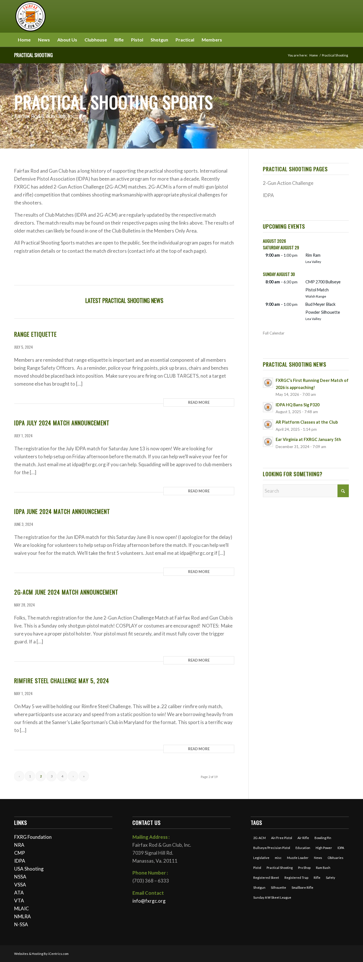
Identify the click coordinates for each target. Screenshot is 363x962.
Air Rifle (303, 838)
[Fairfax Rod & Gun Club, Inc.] (30, 16)
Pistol (257, 867)
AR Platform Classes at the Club (307, 422)
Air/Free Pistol (281, 838)
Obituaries (335, 857)
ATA (19, 893)
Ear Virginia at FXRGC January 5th (308, 439)
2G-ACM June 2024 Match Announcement (66, 592)
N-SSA (21, 924)
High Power (324, 848)
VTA (19, 901)
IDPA (19, 861)
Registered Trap (296, 877)
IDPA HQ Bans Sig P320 (297, 404)
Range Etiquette (35, 334)
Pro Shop (304, 867)
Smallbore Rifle (302, 887)
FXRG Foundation (33, 837)
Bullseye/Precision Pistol (271, 848)
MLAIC (21, 908)
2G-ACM (259, 838)
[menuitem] (24, 40)
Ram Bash (323, 867)
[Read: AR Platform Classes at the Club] (268, 424)
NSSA (20, 877)
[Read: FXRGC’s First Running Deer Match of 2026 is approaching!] (268, 383)
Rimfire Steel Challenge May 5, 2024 (61, 680)
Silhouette (278, 887)
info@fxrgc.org (149, 901)
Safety (330, 877)
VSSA (20, 885)
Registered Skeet (266, 877)
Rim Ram (312, 255)
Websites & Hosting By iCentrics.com (41, 953)
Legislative (261, 857)
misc (278, 857)
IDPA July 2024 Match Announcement (61, 423)
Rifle (317, 877)
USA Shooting (29, 869)
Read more (199, 402)
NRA (19, 845)
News (318, 857)
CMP (19, 853)
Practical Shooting (33, 55)
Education (303, 848)
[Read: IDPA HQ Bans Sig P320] (268, 407)
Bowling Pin (323, 838)
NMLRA (22, 916)
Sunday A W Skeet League (272, 897)
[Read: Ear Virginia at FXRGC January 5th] (268, 442)
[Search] (345, 40)
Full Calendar (273, 333)
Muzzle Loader (298, 857)
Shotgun (259, 887)
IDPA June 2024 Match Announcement (62, 511)
